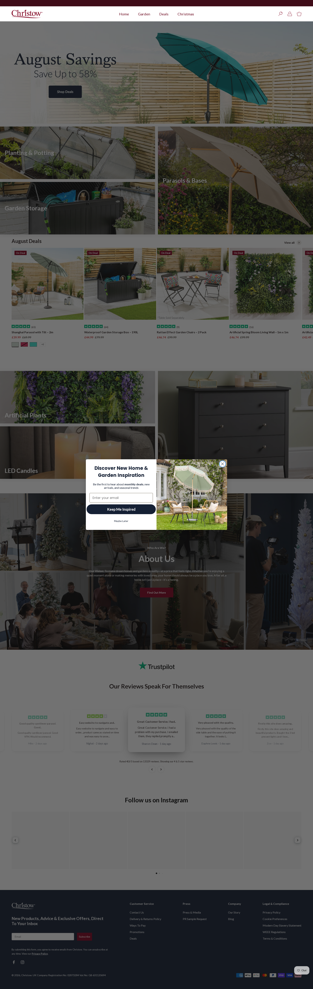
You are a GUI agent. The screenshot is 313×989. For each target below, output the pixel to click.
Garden (144, 14)
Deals (163, 14)
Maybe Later (121, 520)
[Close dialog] (222, 464)
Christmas (186, 14)
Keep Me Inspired (121, 509)
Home (124, 14)
